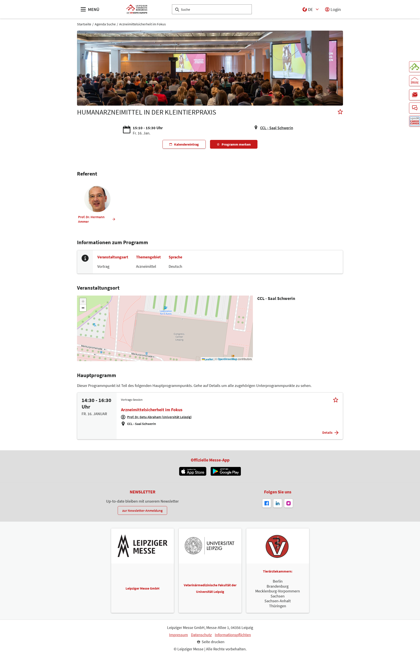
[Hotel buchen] (414, 80)
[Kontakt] (414, 108)
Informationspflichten (233, 634)
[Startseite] (136, 9)
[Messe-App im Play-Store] (226, 471)
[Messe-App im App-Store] (192, 471)
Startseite (84, 24)
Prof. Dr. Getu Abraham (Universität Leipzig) (159, 417)
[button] (83, 301)
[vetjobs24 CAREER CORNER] (414, 121)
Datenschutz (201, 634)
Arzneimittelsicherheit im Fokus (142, 24)
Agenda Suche (105, 24)
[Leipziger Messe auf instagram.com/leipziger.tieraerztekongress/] (288, 503)
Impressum (178, 634)
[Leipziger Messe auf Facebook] (266, 503)
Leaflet (209, 359)
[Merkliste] (340, 112)
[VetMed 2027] (414, 66)
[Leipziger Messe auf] (277, 503)
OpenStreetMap (227, 359)
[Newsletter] (414, 94)
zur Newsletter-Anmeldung (142, 510)
